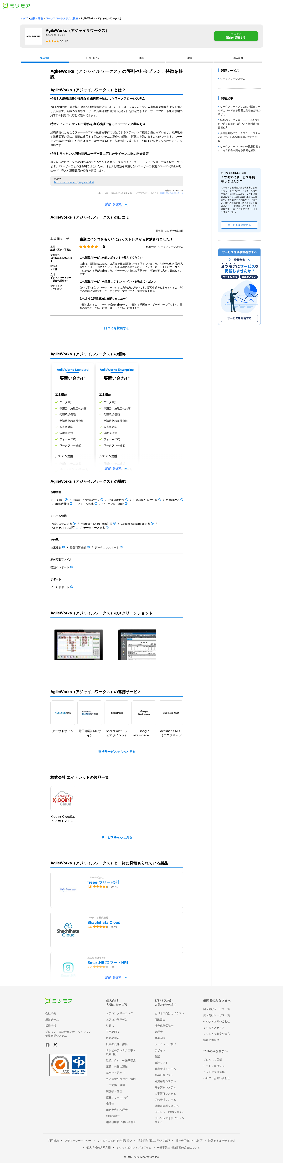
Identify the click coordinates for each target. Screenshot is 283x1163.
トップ (24, 18)
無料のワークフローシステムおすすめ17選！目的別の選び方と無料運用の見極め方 (239, 123)
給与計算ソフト (164, 1075)
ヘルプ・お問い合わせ (216, 1021)
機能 (190, 58)
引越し (110, 1025)
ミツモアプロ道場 (214, 1071)
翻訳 (157, 1056)
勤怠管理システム (165, 1068)
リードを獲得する (214, 1065)
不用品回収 (113, 1031)
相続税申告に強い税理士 (121, 1122)
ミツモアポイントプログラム (133, 1147)
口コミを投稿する (117, 328)
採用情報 (50, 1025)
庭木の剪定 (113, 1038)
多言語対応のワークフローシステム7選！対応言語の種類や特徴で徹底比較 (239, 137)
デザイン (160, 1050)
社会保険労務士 (164, 1025)
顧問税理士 (113, 1115)
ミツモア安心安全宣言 (216, 1033)
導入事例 (238, 58)
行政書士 (160, 1019)
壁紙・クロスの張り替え (121, 1060)
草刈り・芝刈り (115, 1072)
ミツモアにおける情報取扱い (114, 1140)
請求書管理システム (167, 1105)
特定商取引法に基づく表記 (154, 1140)
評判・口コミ (93, 58)
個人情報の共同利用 (98, 1147)
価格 (141, 58)
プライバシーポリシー (77, 1140)
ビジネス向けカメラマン (169, 1013)
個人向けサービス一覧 (216, 1009)
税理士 (110, 1103)
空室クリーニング (117, 1097)
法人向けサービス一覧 (216, 1015)
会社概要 (50, 1013)
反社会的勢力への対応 (189, 1140)
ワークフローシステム (232, 78)
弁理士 (159, 1031)
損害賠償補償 (211, 1039)
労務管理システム (165, 1099)
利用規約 (53, 1140)
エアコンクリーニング (119, 1013)
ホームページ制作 (165, 1044)
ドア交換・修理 (115, 1085)
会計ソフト (161, 1062)
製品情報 (44, 58)
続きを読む (114, 204)
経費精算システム (165, 1081)
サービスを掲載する (239, 225)
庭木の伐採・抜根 (117, 1044)
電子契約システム (165, 1087)
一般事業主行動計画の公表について (178, 1147)
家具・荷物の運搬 (117, 1066)
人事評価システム (165, 1093)
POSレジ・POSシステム (170, 1112)
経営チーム (52, 1019)
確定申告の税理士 (117, 1109)
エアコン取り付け (117, 1019)
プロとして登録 (212, 1059)
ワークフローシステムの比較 (62, 18)
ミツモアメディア (214, 1027)
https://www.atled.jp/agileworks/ (74, 182)
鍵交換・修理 (114, 1091)
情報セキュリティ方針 (221, 1140)
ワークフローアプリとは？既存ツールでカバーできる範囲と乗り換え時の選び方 (239, 110)
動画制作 (160, 1038)
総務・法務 (36, 18)
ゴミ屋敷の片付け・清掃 (121, 1078)
